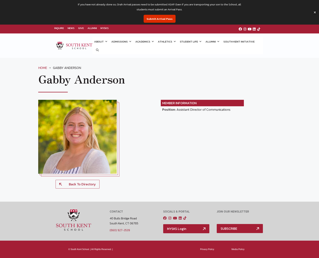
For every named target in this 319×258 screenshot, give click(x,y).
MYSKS (104, 28)
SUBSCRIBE (229, 228)
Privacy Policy (207, 249)
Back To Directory (82, 184)
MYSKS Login (176, 228)
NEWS (71, 28)
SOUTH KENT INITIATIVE (239, 41)
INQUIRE (59, 28)
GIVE (81, 28)
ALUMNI (92, 28)
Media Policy (237, 249)
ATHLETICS (165, 41)
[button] (97, 50)
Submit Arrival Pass (160, 19)
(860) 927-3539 (120, 230)
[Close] (315, 12)
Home (42, 67)
